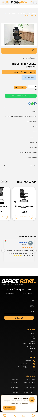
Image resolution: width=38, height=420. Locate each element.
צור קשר (33, 351)
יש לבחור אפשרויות (23, 217)
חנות (29, 13)
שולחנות (33, 338)
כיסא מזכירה (12, 13)
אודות (33, 336)
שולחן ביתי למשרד (30, 387)
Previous (6, 181)
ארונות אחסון (14, 387)
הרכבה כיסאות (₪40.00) (24, 72)
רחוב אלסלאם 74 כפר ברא (25, 364)
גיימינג (33, 385)
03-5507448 (28, 361)
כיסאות (20, 13)
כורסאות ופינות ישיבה (29, 392)
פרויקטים (32, 349)
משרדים (16, 390)
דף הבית (34, 13)
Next (2, 181)
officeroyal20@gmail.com (25, 367)
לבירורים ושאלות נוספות (19, 96)
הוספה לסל (22, 87)
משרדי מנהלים (31, 346)
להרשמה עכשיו (9, 407)
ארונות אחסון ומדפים (29, 390)
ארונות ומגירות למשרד (29, 343)
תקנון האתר (15, 392)
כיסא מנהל (15, 380)
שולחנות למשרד (31, 380)
